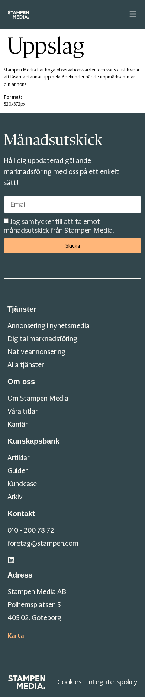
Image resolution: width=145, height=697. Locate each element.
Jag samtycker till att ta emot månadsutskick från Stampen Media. (59, 226)
